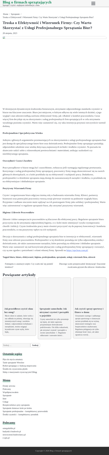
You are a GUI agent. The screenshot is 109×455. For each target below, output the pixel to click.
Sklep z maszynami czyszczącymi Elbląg (20, 372)
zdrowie (91, 257)
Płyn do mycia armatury (13, 359)
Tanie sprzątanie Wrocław (13, 362)
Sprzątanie (7, 395)
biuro (12, 257)
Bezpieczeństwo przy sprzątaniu (16, 405)
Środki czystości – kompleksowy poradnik (20, 414)
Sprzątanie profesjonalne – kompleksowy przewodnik (25, 411)
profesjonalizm (48, 257)
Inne (4, 398)
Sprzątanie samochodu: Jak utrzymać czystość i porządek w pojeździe (54, 312)
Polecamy (7, 389)
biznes (18, 257)
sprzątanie (61, 257)
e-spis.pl (6, 438)
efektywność (27, 257)
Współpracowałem (10, 392)
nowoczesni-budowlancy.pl (14, 435)
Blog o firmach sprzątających (27, 2)
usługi (69, 257)
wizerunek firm (80, 257)
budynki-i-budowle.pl (12, 431)
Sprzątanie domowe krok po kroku (17, 408)
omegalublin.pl (9, 428)
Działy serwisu (9, 386)
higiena (38, 257)
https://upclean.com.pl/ (77, 250)
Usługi (5, 402)
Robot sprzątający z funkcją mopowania (19, 366)
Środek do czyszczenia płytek (15, 369)
